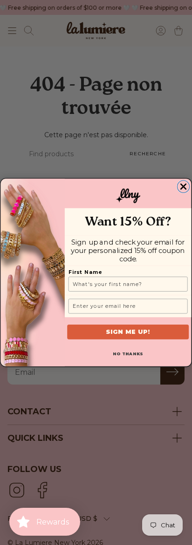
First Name (85, 272)
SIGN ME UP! (128, 331)
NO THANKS (128, 354)
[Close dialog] (183, 186)
